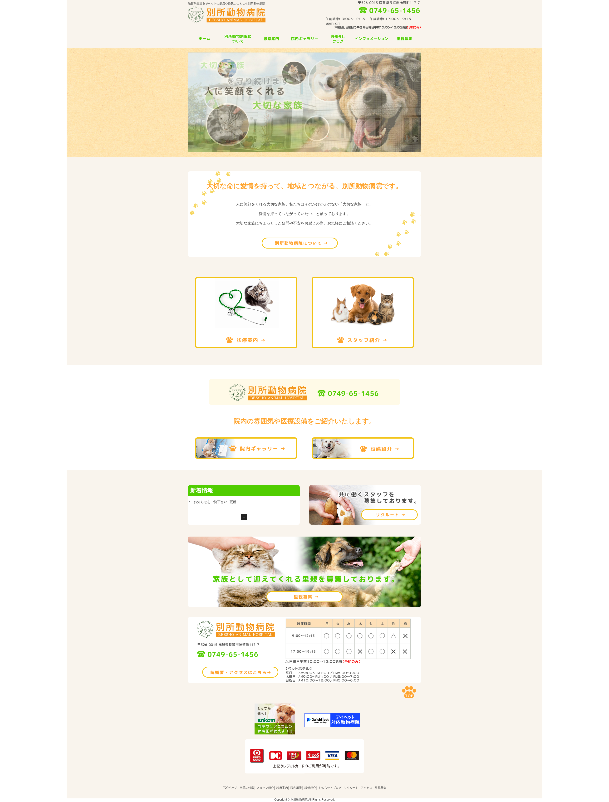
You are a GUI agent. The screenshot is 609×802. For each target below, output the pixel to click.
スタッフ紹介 (363, 312)
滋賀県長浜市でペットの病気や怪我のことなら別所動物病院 (226, 3)
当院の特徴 (238, 39)
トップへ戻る (409, 692)
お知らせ (337, 39)
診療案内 (271, 39)
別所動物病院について (300, 243)
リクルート (365, 505)
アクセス (366, 787)
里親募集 (404, 39)
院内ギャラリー (304, 39)
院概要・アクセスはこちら (240, 672)
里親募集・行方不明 (304, 596)
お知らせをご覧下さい (210, 502)
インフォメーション (371, 39)
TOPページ (230, 787)
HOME (204, 39)
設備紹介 (363, 448)
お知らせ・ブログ (330, 787)
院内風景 (296, 787)
